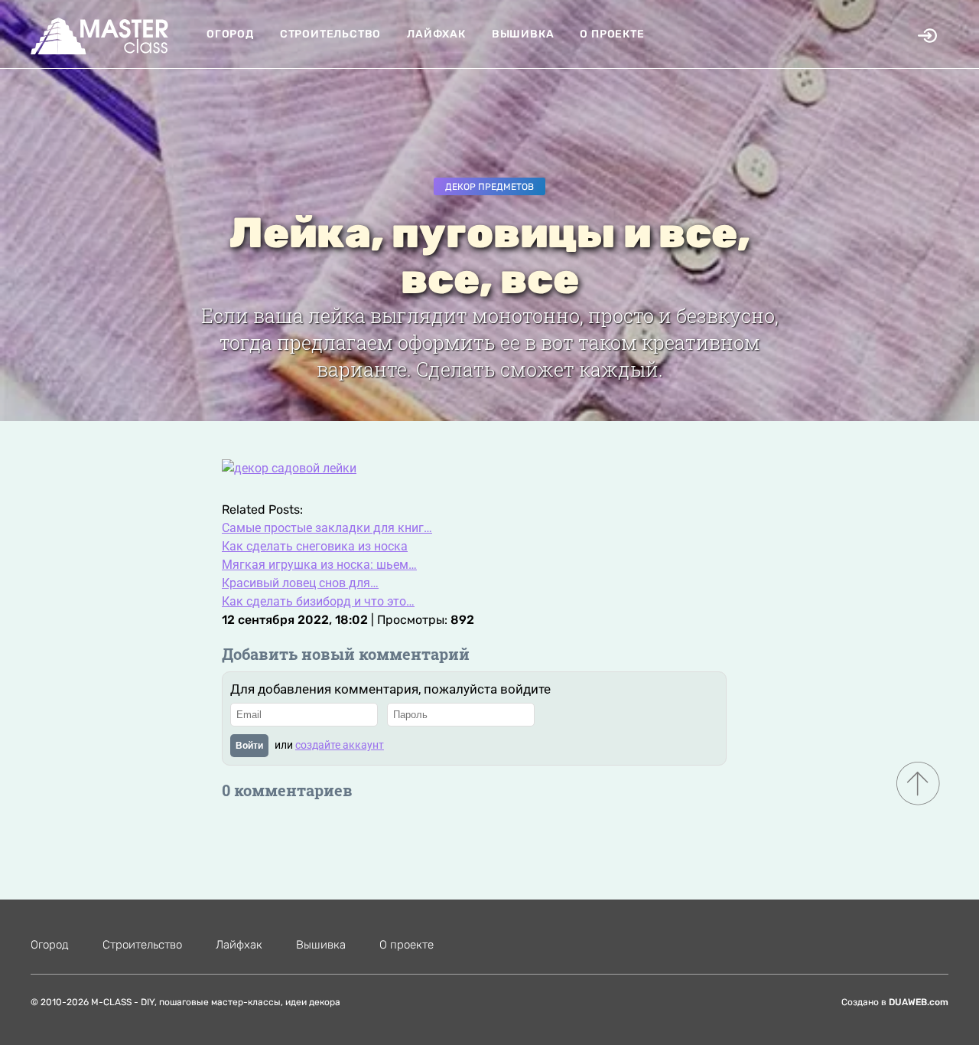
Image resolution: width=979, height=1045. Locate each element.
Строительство (330, 34)
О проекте (612, 34)
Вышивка (523, 34)
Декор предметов (489, 186)
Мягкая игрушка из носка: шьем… (319, 564)
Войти (249, 745)
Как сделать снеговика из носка (315, 546)
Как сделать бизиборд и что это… (318, 601)
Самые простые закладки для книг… (327, 528)
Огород (230, 34)
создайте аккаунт (339, 745)
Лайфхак (436, 34)
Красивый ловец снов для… (300, 583)
